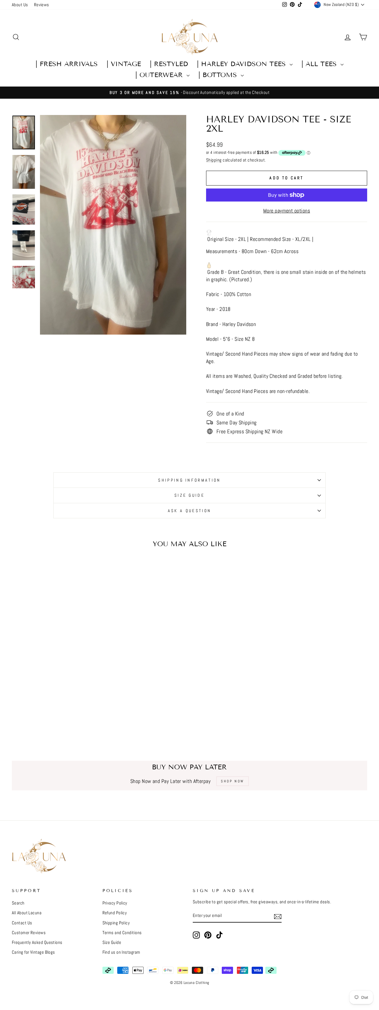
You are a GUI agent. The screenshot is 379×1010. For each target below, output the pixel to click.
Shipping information (189, 480)
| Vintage (124, 64)
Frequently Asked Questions (37, 942)
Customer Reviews (29, 933)
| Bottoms (218, 75)
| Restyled (169, 64)
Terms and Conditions (122, 933)
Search (18, 903)
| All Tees (320, 64)
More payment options (286, 210)
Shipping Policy (116, 923)
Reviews (41, 5)
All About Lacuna (26, 913)
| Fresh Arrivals (67, 64)
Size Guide (189, 495)
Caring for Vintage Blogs (33, 952)
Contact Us (22, 923)
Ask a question (189, 510)
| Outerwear (160, 75)
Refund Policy (114, 913)
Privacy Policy (114, 903)
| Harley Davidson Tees (242, 64)
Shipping (214, 160)
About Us (20, 5)
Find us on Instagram (121, 952)
